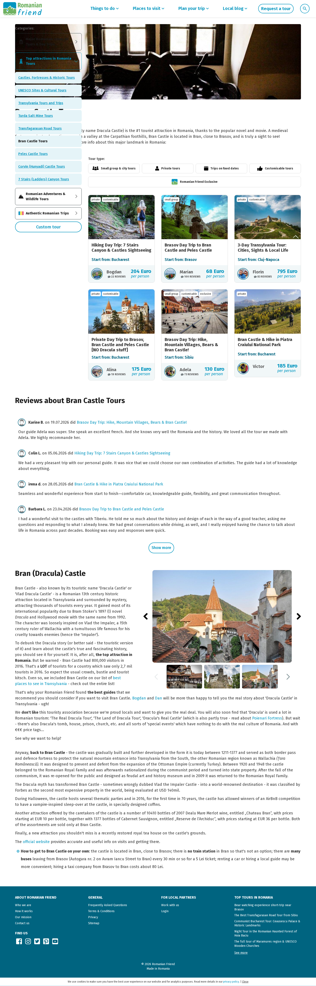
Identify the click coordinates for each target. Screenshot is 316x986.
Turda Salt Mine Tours (35, 116)
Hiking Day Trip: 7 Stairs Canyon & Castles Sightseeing (121, 247)
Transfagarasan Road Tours (40, 128)
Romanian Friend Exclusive (199, 182)
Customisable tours (279, 168)
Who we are (23, 905)
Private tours (170, 168)
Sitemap (93, 923)
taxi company (80, 866)
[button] (241, 953)
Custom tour (48, 226)
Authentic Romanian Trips (47, 213)
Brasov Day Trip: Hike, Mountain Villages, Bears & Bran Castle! (191, 344)
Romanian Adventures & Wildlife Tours (45, 196)
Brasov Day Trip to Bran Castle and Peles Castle (188, 247)
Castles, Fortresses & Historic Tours (46, 78)
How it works (24, 911)
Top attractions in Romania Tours (48, 61)
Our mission (23, 917)
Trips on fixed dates (224, 168)
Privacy (93, 917)
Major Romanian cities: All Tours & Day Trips (47, 41)
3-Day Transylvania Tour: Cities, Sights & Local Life (263, 247)
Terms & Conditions (101, 911)
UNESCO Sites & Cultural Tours (42, 90)
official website (36, 841)
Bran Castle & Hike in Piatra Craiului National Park (265, 342)
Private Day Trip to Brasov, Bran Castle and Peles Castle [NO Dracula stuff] (120, 344)
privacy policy (231, 981)
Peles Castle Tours (33, 154)
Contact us (22, 923)
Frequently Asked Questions (107, 905)
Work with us (170, 905)
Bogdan (139, 698)
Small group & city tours (118, 168)
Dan (158, 698)
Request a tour (276, 8)
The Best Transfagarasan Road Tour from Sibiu (266, 915)
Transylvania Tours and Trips (40, 103)
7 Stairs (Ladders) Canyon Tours (43, 179)
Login (165, 911)
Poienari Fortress (267, 718)
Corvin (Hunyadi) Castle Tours (41, 166)
